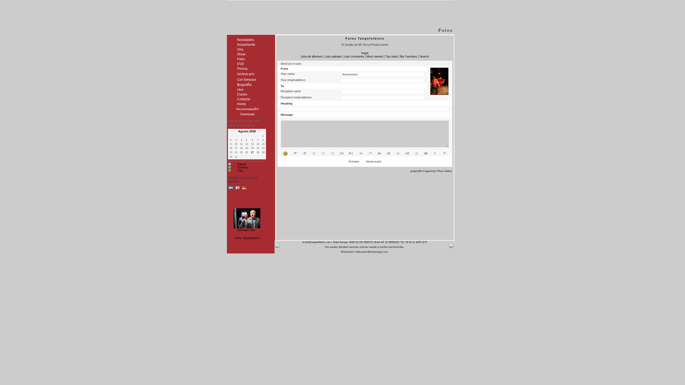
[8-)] (351, 154)
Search (424, 56)
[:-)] (313, 154)
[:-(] (332, 154)
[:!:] (435, 154)
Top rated (391, 56)
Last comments (354, 56)
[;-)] (416, 154)
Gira (240, 170)
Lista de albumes (312, 56)
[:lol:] (285, 154)
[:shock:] (388, 154)
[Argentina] (231, 189)
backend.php (396, 247)
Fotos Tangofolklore (247, 238)
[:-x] (397, 154)
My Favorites (408, 56)
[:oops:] (379, 154)
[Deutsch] (244, 189)
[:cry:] (342, 154)
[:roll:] (407, 154)
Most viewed (375, 56)
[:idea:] (426, 154)
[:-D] (304, 154)
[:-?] (370, 154)
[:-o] (360, 154)
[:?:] (444, 154)
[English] (238, 189)
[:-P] (295, 154)
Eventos (242, 167)
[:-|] (323, 154)
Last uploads (333, 56)
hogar (365, 53)
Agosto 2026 (247, 131)
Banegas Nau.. (247, 228)
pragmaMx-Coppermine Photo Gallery (431, 171)
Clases (241, 164)
